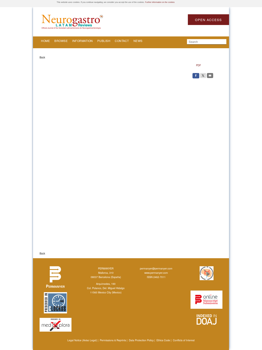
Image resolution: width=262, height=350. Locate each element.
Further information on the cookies (160, 2)
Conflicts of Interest (184, 340)
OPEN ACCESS (208, 19)
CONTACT (122, 41)
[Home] (84, 21)
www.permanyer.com (156, 272)
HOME (45, 41)
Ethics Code (163, 340)
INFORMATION (82, 41)
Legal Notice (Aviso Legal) (82, 340)
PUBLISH (104, 41)
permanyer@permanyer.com (156, 268)
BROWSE (61, 41)
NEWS (138, 41)
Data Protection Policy (141, 340)
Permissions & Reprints (113, 340)
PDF (198, 65)
